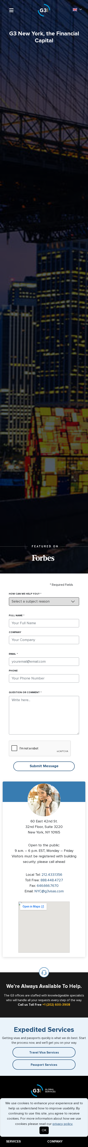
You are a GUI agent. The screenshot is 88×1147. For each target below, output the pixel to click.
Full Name (16, 615)
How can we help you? (24, 594)
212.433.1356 (52, 875)
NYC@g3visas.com (49, 891)
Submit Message (44, 766)
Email (12, 654)
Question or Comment (24, 692)
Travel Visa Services (44, 1052)
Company (15, 632)
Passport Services (44, 1064)
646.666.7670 (48, 886)
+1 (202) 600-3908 (56, 1004)
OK (44, 1130)
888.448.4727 (52, 880)
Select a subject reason (31, 601)
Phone (13, 671)
